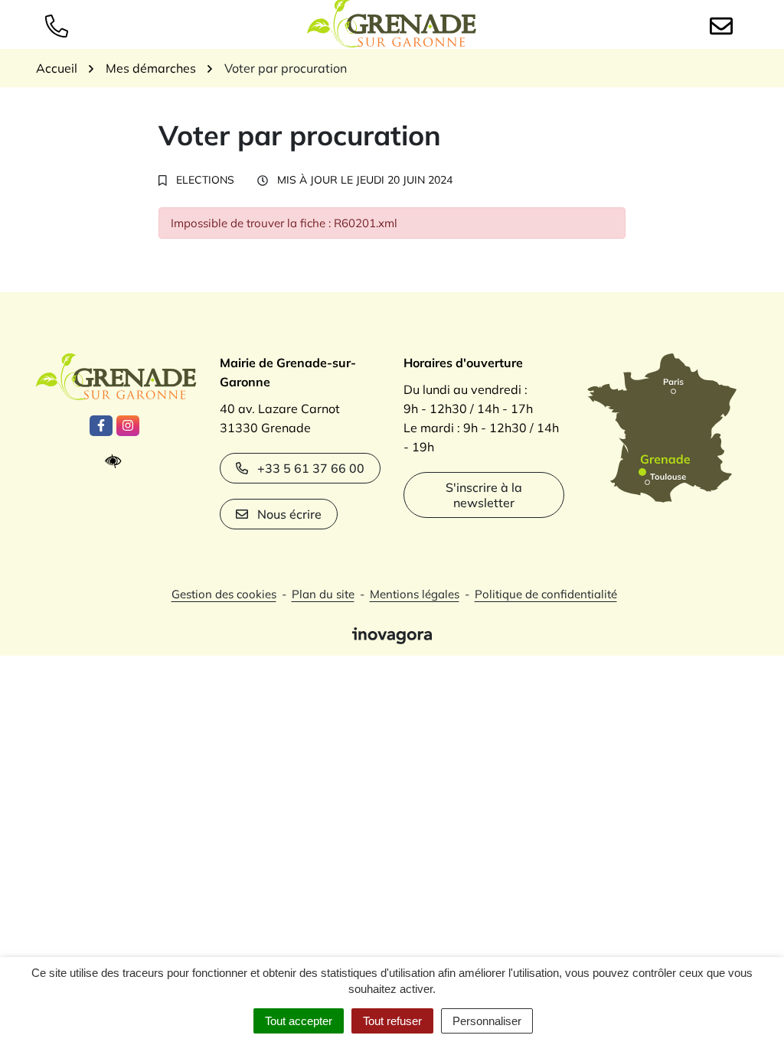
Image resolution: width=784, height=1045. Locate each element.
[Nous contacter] (724, 24)
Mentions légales (414, 594)
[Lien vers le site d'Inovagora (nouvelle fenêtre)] (392, 634)
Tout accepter (298, 1020)
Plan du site (323, 594)
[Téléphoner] (59, 24)
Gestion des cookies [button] (224, 594)
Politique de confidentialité (546, 594)
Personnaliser (486, 1020)
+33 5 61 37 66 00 (310, 468)
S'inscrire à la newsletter (484, 495)
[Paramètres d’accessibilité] (116, 461)
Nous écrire (289, 514)
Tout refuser (392, 1020)
